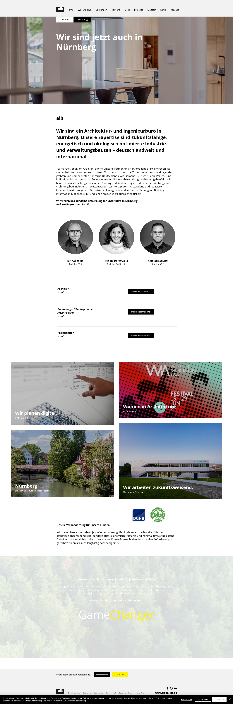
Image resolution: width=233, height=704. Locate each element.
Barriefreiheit (111, 693)
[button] (127, 10)
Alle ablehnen (202, 699)
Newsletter (140, 693)
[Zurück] (15, 60)
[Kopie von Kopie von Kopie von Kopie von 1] (111, 97)
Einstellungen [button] (186, 699)
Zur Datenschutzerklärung (75, 700)
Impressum (87, 693)
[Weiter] (218, 60)
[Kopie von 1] (116, 97)
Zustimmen (219, 699)
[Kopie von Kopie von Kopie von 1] (121, 97)
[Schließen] (229, 699)
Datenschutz (98, 693)
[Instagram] (171, 688)
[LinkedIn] (175, 688)
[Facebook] (167, 688)
